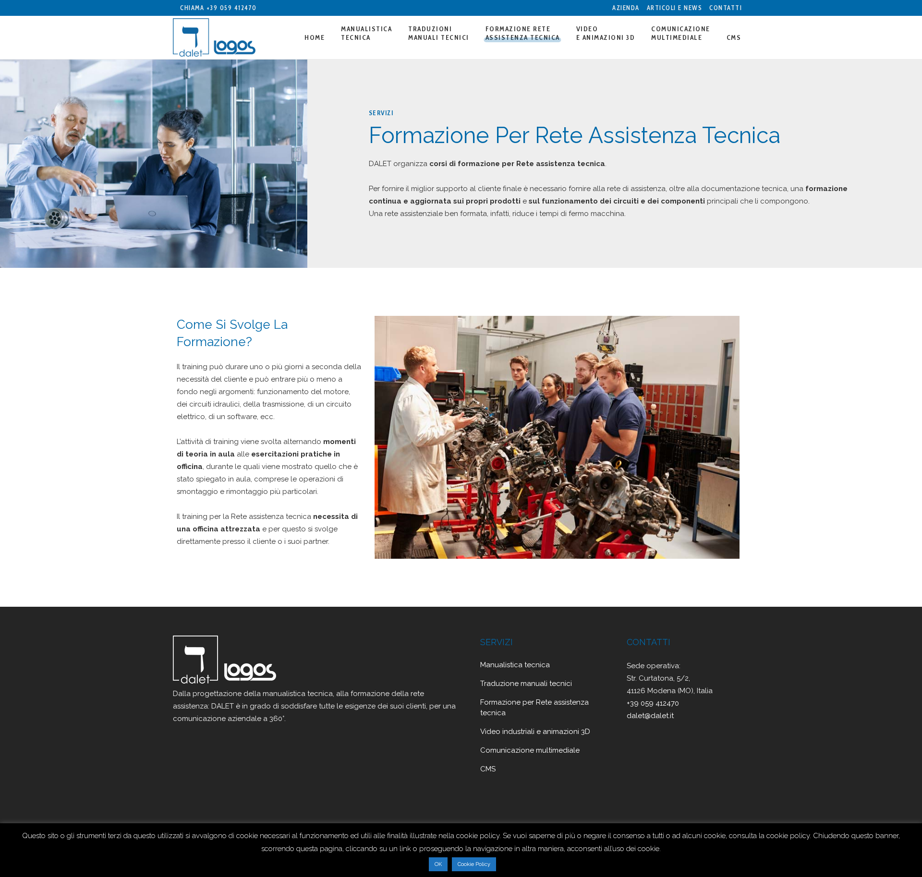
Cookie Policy (474, 864)
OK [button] (438, 864)
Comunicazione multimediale (530, 750)
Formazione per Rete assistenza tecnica (534, 707)
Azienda (626, 8)
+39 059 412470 (231, 8)
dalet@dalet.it (650, 715)
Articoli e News (675, 8)
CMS (488, 769)
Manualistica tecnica (515, 665)
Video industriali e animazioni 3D (535, 731)
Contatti (725, 8)
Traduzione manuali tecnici (526, 683)
